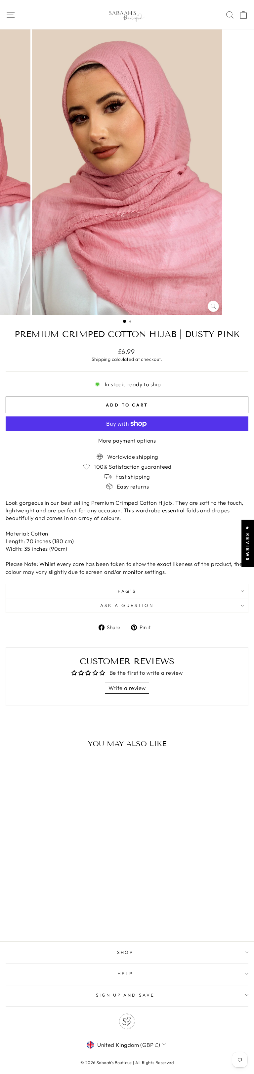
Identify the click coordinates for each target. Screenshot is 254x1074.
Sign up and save (125, 995)
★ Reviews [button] (247, 543)
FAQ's (127, 591)
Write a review (127, 687)
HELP (125, 973)
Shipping (101, 359)
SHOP (125, 952)
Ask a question (127, 605)
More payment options (127, 440)
